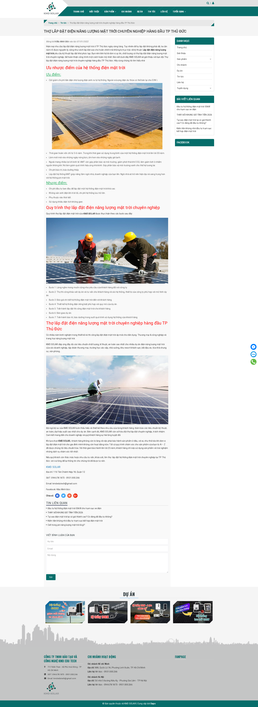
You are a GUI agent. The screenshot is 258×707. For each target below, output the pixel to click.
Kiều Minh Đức (63, 489)
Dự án (140, 11)
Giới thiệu (94, 11)
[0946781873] (254, 362)
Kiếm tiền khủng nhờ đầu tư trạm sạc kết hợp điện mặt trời (75, 521)
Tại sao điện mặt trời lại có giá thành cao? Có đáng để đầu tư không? (80, 517)
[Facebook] (254, 347)
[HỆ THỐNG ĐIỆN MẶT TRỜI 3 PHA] (150, 612)
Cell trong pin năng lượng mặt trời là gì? (66, 525)
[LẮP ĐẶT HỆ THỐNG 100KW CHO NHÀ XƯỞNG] (108, 612)
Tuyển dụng (179, 11)
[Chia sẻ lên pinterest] (69, 495)
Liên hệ (164, 11)
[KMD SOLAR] (51, 8)
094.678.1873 (57, 478)
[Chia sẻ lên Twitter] (63, 495)
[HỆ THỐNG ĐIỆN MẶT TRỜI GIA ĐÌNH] (193, 612)
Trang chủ (78, 11)
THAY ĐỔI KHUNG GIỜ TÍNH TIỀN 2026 (65, 512)
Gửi (50, 577)
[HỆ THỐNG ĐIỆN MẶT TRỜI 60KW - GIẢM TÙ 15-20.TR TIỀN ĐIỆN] (65, 612)
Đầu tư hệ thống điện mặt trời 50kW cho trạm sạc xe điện (74, 508)
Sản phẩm (109, 11)
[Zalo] (254, 354)
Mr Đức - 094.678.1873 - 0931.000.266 (113, 684)
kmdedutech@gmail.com (65, 483)
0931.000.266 (73, 478)
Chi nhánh (126, 11)
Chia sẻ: (50, 495)
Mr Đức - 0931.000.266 (106, 671)
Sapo (153, 703)
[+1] (75, 495)
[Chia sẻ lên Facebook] (57, 495)
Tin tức (151, 11)
